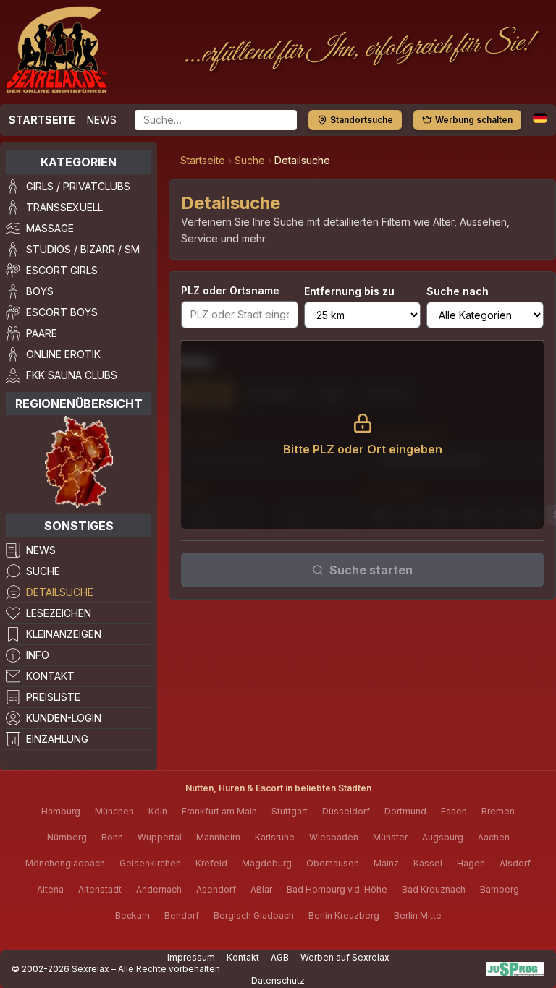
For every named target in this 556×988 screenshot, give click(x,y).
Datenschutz (278, 980)
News (102, 120)
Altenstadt (100, 889)
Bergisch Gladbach (254, 915)
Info (37, 655)
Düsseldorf (346, 811)
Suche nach (457, 291)
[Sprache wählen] (540, 118)
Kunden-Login (63, 718)
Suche (43, 571)
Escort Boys (62, 312)
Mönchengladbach (65, 863)
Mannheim (218, 837)
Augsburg (442, 837)
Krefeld (211, 863)
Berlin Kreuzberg (343, 915)
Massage (50, 228)
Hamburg (60, 811)
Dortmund (405, 811)
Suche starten (371, 570)
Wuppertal (160, 837)
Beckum (132, 915)
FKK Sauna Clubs (71, 375)
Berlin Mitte (418, 915)
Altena (50, 889)
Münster (390, 837)
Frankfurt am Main (219, 811)
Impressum (191, 957)
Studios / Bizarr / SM (83, 249)
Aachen (494, 837)
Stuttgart (289, 811)
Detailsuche (59, 592)
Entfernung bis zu (349, 291)
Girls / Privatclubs (78, 186)
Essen (454, 811)
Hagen (471, 863)
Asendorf (216, 889)
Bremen (498, 811)
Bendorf (181, 915)
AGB (280, 957)
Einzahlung (57, 739)
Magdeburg (267, 863)
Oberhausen (332, 863)
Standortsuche (361, 119)
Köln (157, 811)
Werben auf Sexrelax (344, 957)
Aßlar (261, 889)
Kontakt (50, 676)
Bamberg (499, 889)
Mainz (386, 863)
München (114, 811)
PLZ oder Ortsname (230, 290)
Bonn (112, 837)
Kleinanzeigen (63, 634)
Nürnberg (67, 837)
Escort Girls (62, 270)
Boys (40, 291)
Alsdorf (515, 863)
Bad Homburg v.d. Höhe (337, 889)
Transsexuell (64, 207)
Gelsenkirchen (150, 863)
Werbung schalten (474, 119)
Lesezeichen (58, 613)
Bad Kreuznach (434, 889)
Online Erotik (63, 354)
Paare (41, 333)
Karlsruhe (275, 837)
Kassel (427, 863)
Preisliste (53, 697)
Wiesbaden (333, 837)
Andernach (159, 889)
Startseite (42, 120)
